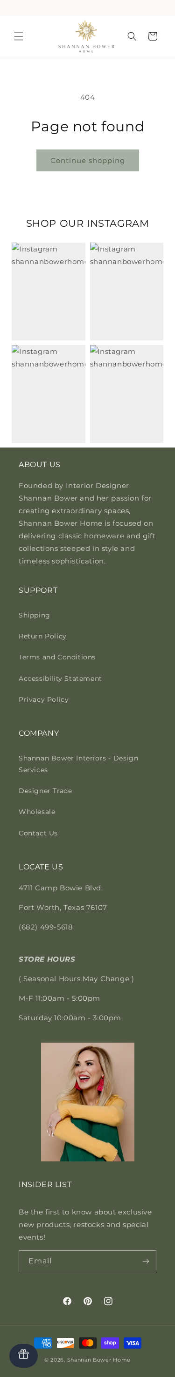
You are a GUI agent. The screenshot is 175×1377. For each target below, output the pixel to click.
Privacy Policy (44, 699)
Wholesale (37, 811)
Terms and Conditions (57, 657)
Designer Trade (45, 791)
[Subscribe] (145, 1261)
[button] (18, 36)
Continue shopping (87, 160)
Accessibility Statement (60, 678)
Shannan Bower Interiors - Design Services (78, 764)
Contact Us (38, 833)
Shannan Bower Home (99, 1360)
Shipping (34, 615)
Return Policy (43, 636)
